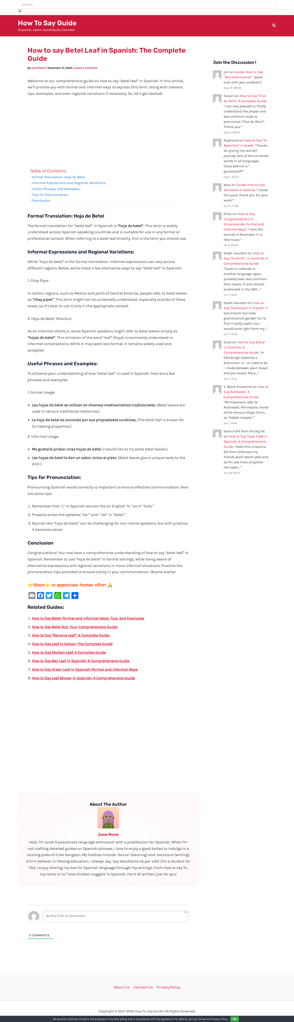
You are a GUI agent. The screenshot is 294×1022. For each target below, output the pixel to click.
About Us (122, 987)
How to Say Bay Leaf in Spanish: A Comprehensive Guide (80, 660)
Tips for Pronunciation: (50, 195)
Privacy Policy (168, 987)
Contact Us (143, 987)
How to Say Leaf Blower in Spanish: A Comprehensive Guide (83, 678)
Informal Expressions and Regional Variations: (69, 183)
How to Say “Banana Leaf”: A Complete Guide (70, 635)
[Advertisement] (108, 133)
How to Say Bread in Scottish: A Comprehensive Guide (244, 347)
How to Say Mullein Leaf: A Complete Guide (69, 652)
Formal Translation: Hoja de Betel (58, 177)
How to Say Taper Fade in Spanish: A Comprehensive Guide (246, 441)
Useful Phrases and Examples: (56, 189)
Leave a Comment (86, 67)
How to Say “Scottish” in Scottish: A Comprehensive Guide (246, 258)
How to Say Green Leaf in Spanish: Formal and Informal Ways (85, 669)
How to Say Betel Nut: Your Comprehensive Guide (74, 627)
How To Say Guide (47, 23)
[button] (274, 26)
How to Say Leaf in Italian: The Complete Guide (72, 643)
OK (234, 1018)
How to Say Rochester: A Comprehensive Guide (246, 392)
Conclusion (41, 200)
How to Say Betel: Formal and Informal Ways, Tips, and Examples (88, 618)
